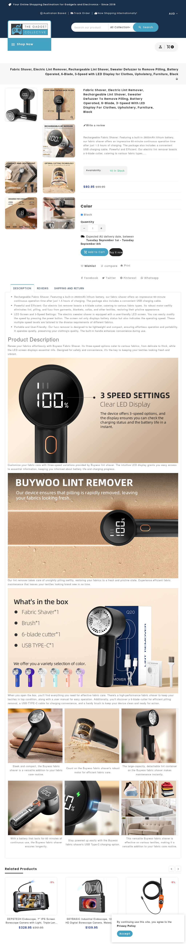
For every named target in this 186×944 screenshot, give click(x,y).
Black (88, 214)
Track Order (82, 13)
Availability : (94, 170)
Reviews (42, 288)
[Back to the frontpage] (177, 79)
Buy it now (116, 252)
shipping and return (69, 288)
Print (126, 265)
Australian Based (54, 13)
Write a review (95, 125)
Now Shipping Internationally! (117, 13)
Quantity (87, 222)
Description (22, 288)
